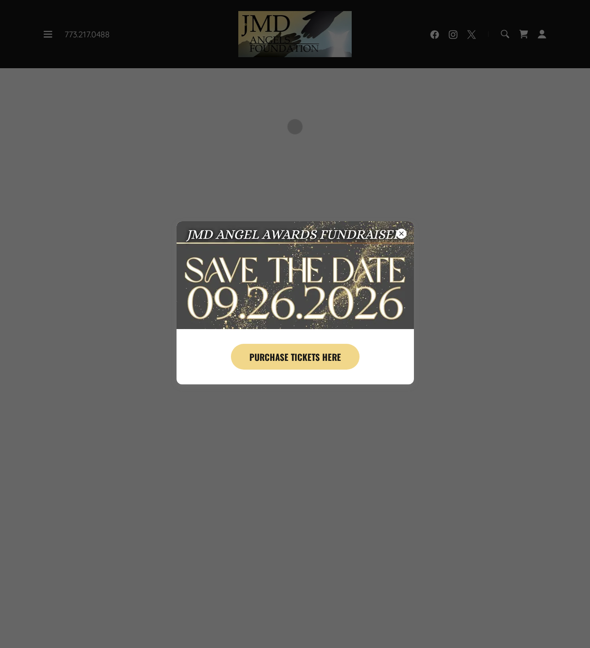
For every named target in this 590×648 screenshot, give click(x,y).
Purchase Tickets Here (295, 356)
